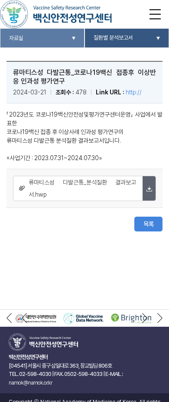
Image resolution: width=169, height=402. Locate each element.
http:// (134, 92)
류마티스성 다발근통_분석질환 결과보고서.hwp (82, 188)
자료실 (16, 38)
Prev (24, 318)
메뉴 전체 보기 (155, 14)
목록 (148, 224)
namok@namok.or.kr (30, 382)
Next (144, 318)
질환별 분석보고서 (113, 37)
